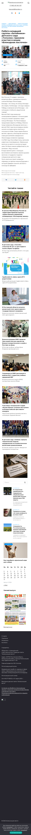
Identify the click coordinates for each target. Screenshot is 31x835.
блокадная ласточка (8, 172)
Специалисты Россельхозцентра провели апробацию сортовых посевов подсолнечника (19, 530)
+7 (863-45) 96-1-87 (16, 5)
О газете (4, 636)
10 (4, 573)
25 (8, 577)
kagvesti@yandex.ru (15, 9)
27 (15, 577)
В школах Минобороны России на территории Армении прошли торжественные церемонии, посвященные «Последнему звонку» (15, 213)
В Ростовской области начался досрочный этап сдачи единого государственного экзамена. (13, 309)
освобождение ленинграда (10, 174)
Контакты (4, 642)
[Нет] (29, 829)
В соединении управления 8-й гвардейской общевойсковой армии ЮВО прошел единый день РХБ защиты (19, 495)
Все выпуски (8, 627)
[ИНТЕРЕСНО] (15, 557)
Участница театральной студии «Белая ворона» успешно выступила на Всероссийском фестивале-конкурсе (15, 408)
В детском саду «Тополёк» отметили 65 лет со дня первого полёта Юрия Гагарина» (14, 246)
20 (15, 575)
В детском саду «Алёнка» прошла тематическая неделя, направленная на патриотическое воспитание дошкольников (14, 442)
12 (11, 573)
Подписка (5, 638)
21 (18, 575)
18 (8, 575)
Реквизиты (5, 640)
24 (4, 577)
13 (14, 573)
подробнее (9, 827)
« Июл (5, 585)
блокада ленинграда (8, 170)
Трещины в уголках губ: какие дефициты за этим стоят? (20, 513)
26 (11, 577)
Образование (7, 55)
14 (18, 573)
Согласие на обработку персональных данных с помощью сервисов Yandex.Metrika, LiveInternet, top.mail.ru (15, 689)
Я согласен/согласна (15, 832)
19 (11, 575)
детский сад (20, 172)
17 (4, 575)
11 (7, 573)
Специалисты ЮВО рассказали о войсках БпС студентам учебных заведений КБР (14, 375)
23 (25, 575)
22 (21, 575)
